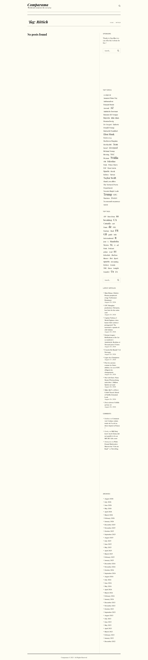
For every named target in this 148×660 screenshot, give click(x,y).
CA (115, 219)
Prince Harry (113, 165)
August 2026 (109, 499)
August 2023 (109, 615)
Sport (116, 258)
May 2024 (108, 586)
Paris (105, 165)
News (106, 245)
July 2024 (108, 580)
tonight (116, 268)
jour (104, 242)
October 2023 (109, 609)
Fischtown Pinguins (110, 141)
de (110, 226)
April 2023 (108, 628)
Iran (115, 144)
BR (117, 216)
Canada (107, 223)
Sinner (105, 258)
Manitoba (114, 241)
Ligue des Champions (112, 357)
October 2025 (109, 531)
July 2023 (108, 619)
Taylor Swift (109, 177)
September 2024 (110, 573)
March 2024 (109, 593)
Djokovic (116, 124)
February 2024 (110, 596)
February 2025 (110, 557)
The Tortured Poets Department (110, 186)
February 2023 (110, 635)
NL (111, 244)
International (108, 238)
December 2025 (110, 525)
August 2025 (109, 537)
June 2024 (108, 583)
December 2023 (110, 602)
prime (105, 252)
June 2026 (108, 505)
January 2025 (109, 560)
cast (113, 223)
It (115, 237)
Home (112, 22)
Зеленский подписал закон (111, 203)
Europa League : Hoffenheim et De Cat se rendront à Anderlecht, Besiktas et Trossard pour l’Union (112, 340)
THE (105, 268)
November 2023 (110, 606)
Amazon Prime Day (110, 98)
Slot (111, 258)
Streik (113, 171)
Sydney (106, 175)
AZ (112, 107)
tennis (112, 265)
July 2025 (108, 541)
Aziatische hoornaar (110, 111)
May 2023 (108, 625)
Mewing (106, 154)
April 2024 (108, 589)
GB (105, 234)
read (110, 252)
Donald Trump (108, 128)
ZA (116, 271)
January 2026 (109, 521)
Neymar (106, 158)
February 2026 (110, 518)
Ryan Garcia (112, 168)
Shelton (114, 255)
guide (110, 235)
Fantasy (106, 231)
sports (106, 261)
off (118, 245)
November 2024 (110, 567)
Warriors (106, 198)
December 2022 (110, 641)
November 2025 (110, 528)
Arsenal (106, 108)
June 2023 (108, 622)
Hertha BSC (107, 144)
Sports (106, 171)
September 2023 (110, 612)
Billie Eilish (115, 118)
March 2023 (109, 632)
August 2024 (109, 576)
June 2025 (108, 544)
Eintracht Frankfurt (110, 131)
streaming (114, 262)
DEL (114, 227)
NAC (113, 154)
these (110, 268)
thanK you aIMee (109, 181)
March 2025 (109, 554)
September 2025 (110, 534)
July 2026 (108, 502)
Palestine (111, 161)
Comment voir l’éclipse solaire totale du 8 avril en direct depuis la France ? (112, 423)
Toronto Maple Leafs (111, 191)
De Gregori (107, 124)
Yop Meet (113, 38)
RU (115, 251)
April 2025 (108, 550)
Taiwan (112, 175)
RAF (104, 168)
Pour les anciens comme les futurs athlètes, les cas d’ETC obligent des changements (112, 367)
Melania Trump (109, 151)
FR (116, 230)
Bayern (106, 117)
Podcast (111, 248)
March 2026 (109, 515)
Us (112, 271)
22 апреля (107, 95)
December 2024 (110, 563)
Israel (105, 148)
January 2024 (109, 599)
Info (115, 235)
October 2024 (109, 570)
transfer (106, 272)
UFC (115, 194)
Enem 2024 (107, 138)
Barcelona (111, 216)
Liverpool (113, 147)
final (112, 231)
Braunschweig (108, 121)
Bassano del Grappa (110, 115)
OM (104, 161)
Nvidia (114, 157)
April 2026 (108, 512)
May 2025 (108, 547)
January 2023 (109, 638)
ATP (104, 216)
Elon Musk (108, 134)
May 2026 (108, 508)
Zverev (114, 198)
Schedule (106, 255)
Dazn (105, 227)
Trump (107, 194)
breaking (107, 220)
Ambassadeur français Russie (108, 103)
